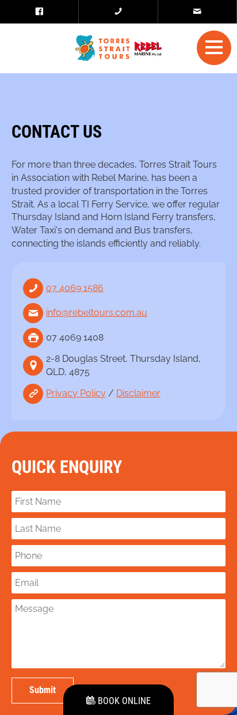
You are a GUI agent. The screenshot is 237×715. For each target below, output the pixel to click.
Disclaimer (138, 393)
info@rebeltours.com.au (96, 312)
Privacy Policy (76, 393)
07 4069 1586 (75, 287)
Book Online (123, 700)
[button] (214, 47)
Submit (42, 689)
